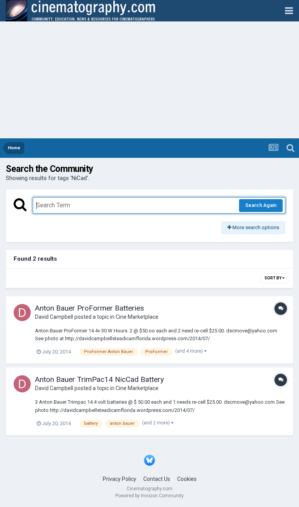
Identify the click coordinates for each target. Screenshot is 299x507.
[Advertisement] (149, 79)
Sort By (273, 278)
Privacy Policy (119, 479)
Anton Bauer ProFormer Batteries (89, 308)
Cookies (187, 479)
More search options (255, 227)
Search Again (260, 205)
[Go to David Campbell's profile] (22, 312)
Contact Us (156, 479)
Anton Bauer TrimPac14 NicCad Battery (99, 379)
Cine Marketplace (137, 317)
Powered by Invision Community (149, 495)
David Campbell (54, 317)
